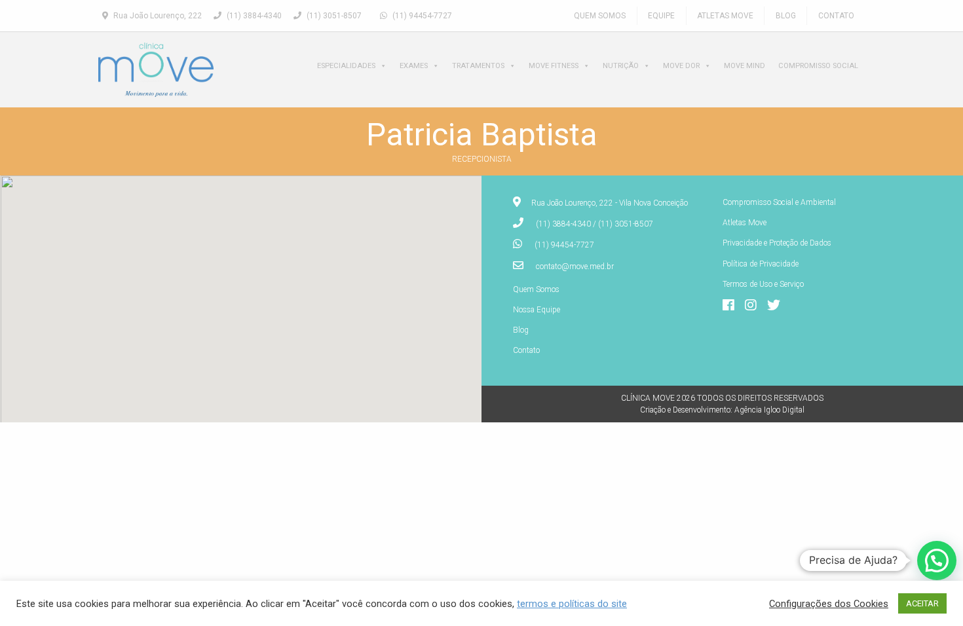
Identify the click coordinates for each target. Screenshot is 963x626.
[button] (936, 560)
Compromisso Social (818, 66)
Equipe (661, 15)
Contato (836, 15)
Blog (786, 15)
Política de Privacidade (761, 263)
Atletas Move (725, 15)
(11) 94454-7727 (421, 15)
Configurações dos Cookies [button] (828, 604)
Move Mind (744, 66)
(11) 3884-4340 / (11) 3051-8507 (594, 224)
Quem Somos (600, 15)
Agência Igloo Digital (769, 409)
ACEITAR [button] (922, 603)
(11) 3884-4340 (253, 15)
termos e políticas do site (572, 604)
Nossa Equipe (536, 309)
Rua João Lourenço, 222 (156, 15)
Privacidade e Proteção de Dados (777, 243)
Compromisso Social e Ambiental (779, 202)
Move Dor (681, 66)
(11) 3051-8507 (333, 15)
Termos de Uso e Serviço (763, 284)
